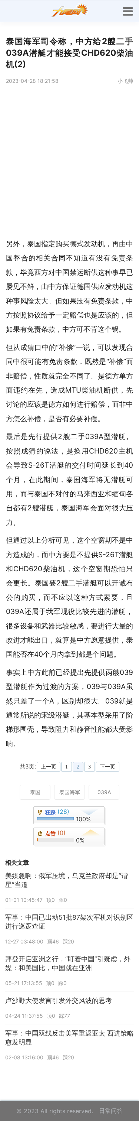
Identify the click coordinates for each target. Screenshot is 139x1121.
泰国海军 (69, 792)
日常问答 (111, 1110)
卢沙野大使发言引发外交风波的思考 (58, 1000)
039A (104, 792)
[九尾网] (69, 11)
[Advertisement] (69, 163)
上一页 (48, 767)
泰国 (35, 792)
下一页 (107, 767)
